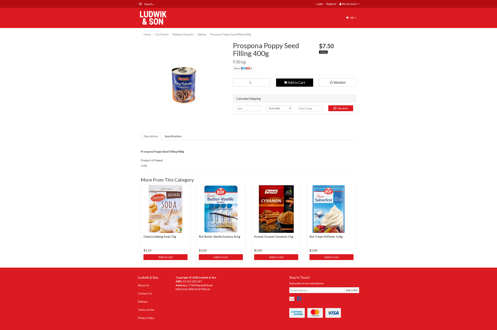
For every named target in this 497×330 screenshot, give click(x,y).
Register (331, 3)
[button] (337, 83)
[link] (299, 298)
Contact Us (145, 293)
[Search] (140, 4)
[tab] (151, 136)
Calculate (342, 108)
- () (351, 17)
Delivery (143, 301)
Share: (237, 68)
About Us (143, 285)
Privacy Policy (146, 318)
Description (151, 136)
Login (319, 3)
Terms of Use (146, 309)
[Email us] (291, 298)
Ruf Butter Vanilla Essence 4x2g (219, 236)
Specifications (173, 136)
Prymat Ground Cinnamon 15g (273, 236)
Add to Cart (296, 82)
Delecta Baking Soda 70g (159, 236)
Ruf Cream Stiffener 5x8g (326, 236)
